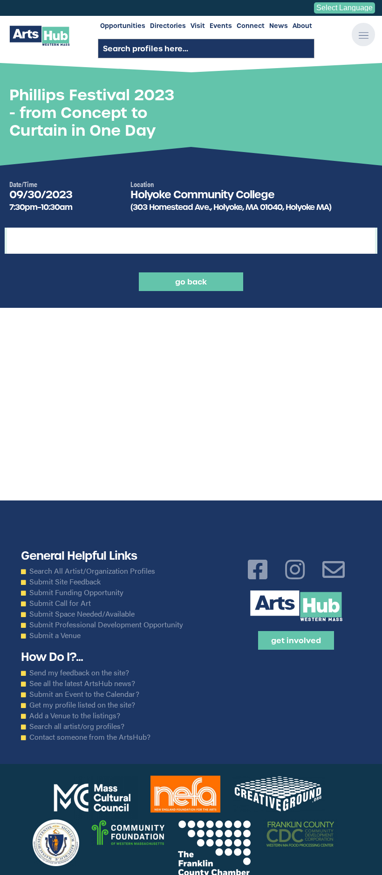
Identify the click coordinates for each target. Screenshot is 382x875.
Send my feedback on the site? (79, 672)
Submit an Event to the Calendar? (84, 694)
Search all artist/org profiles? (76, 726)
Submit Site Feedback (65, 581)
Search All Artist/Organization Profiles (92, 571)
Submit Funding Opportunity (76, 592)
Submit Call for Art (60, 603)
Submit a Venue (55, 635)
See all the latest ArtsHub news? (82, 683)
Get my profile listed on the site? (82, 704)
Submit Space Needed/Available (82, 614)
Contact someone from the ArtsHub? (89, 737)
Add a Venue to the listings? (74, 715)
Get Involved (296, 640)
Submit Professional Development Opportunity (106, 624)
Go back (191, 282)
